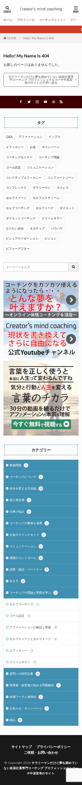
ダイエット (67, 208)
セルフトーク (45, 208)
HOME (12, 38)
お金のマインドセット (27, 534)
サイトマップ (21, 747)
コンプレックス (16, 187)
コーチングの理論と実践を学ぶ (33, 592)
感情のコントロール (26, 558)
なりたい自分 (15, 228)
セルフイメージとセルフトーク (33, 639)
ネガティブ (37, 228)
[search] (74, 267)
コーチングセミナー (19, 157)
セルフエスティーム (46, 198)
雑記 (15, 720)
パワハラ (57, 228)
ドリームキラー (52, 218)
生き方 (17, 581)
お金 (33, 147)
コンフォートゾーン (61, 177)
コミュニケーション (40, 167)
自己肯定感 (20, 500)
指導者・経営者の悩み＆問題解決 (34, 685)
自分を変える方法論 (26, 488)
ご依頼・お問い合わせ (41, 752)
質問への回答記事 (24, 673)
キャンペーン (51, 147)
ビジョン (50, 238)
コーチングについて (25, 477)
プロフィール (26, 20)
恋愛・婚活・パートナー (28, 569)
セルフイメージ (16, 198)
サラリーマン (42, 187)
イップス (54, 136)
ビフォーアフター (18, 248)
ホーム (7, 20)
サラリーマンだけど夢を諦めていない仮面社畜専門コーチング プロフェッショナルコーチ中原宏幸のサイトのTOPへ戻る (41, 79)
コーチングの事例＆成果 (28, 523)
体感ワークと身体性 (25, 697)
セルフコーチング (18, 208)
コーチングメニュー (52, 20)
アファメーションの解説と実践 (33, 627)
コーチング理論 (49, 157)
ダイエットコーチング (21, 218)
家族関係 (18, 465)
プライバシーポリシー (53, 747)
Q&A (9, 136)
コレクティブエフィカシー (23, 177)
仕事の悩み (20, 511)
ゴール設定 (13, 167)
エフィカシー (15, 147)
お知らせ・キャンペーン (28, 708)
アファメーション (30, 136)
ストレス (63, 187)
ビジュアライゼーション (22, 238)
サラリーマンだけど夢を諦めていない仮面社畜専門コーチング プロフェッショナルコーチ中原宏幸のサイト (41, 768)
